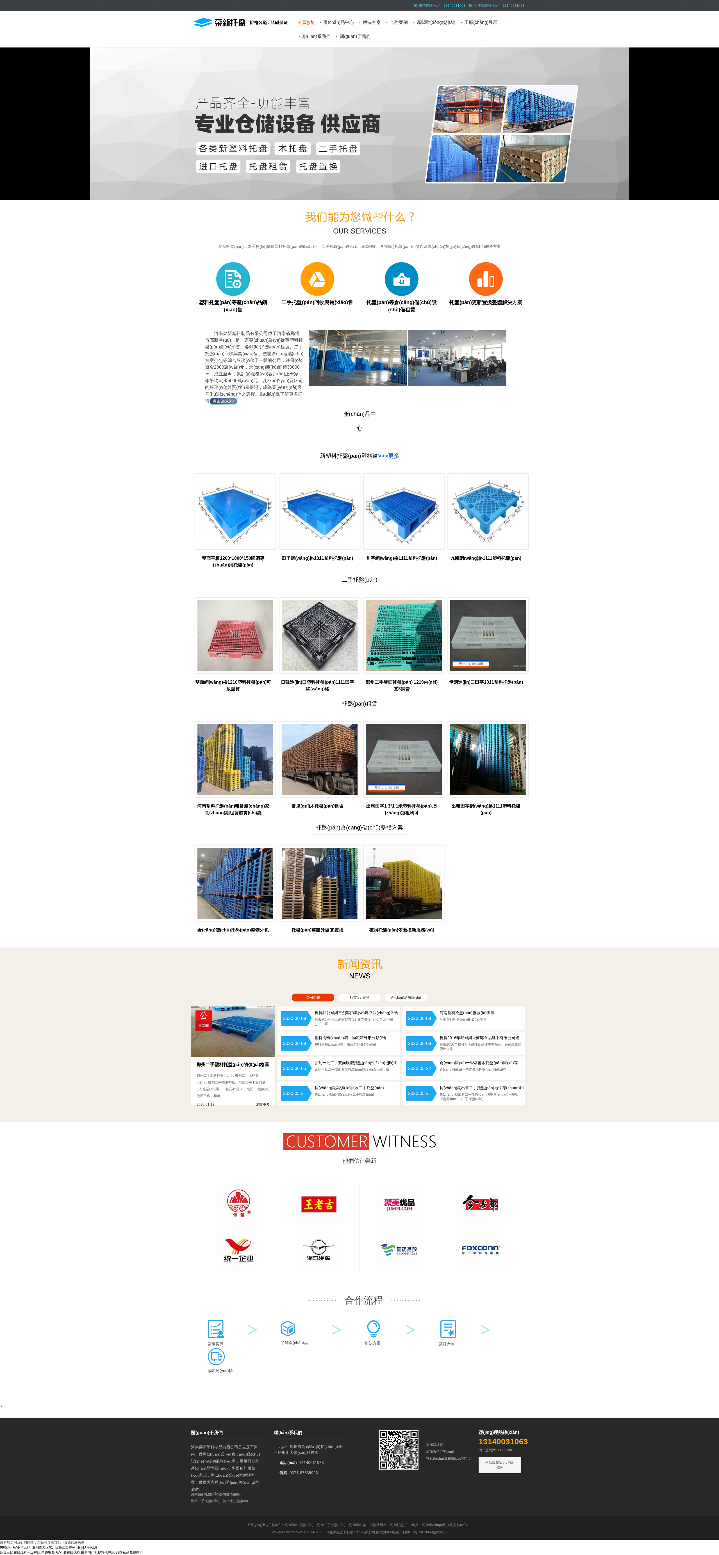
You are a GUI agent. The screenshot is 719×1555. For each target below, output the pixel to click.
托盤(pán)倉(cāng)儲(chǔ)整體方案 (359, 827)
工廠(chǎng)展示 (480, 22)
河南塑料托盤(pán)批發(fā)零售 (467, 1012)
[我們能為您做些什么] (359, 237)
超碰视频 (48, 1552)
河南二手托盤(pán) (331, 1525)
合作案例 (399, 22)
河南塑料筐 (378, 1525)
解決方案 (372, 22)
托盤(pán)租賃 (359, 704)
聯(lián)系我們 (316, 36)
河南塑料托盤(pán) (299, 1525)
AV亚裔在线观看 (68, 1552)
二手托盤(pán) (359, 580)
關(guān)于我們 (355, 36)
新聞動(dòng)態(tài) (436, 22)
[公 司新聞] (233, 1056)
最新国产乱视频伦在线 (98, 1552)
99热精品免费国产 (129, 1552)
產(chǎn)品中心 (338, 22)
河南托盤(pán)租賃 (404, 1525)
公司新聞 (313, 997)
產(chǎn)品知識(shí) (406, 997)
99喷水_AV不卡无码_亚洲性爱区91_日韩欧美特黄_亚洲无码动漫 (48, 1547)
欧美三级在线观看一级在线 (20, 1552)
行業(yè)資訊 (359, 997)
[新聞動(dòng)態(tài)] (359, 983)
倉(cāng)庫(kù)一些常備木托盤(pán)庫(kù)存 (479, 1062)
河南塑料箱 (357, 1525)
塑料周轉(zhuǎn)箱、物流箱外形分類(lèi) (350, 1037)
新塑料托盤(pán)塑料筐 (349, 456)
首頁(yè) (306, 22)
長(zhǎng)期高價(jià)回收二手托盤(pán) (349, 1087)
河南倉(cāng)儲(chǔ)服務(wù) (444, 1525)
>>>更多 (388, 456)
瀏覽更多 (263, 1105)
